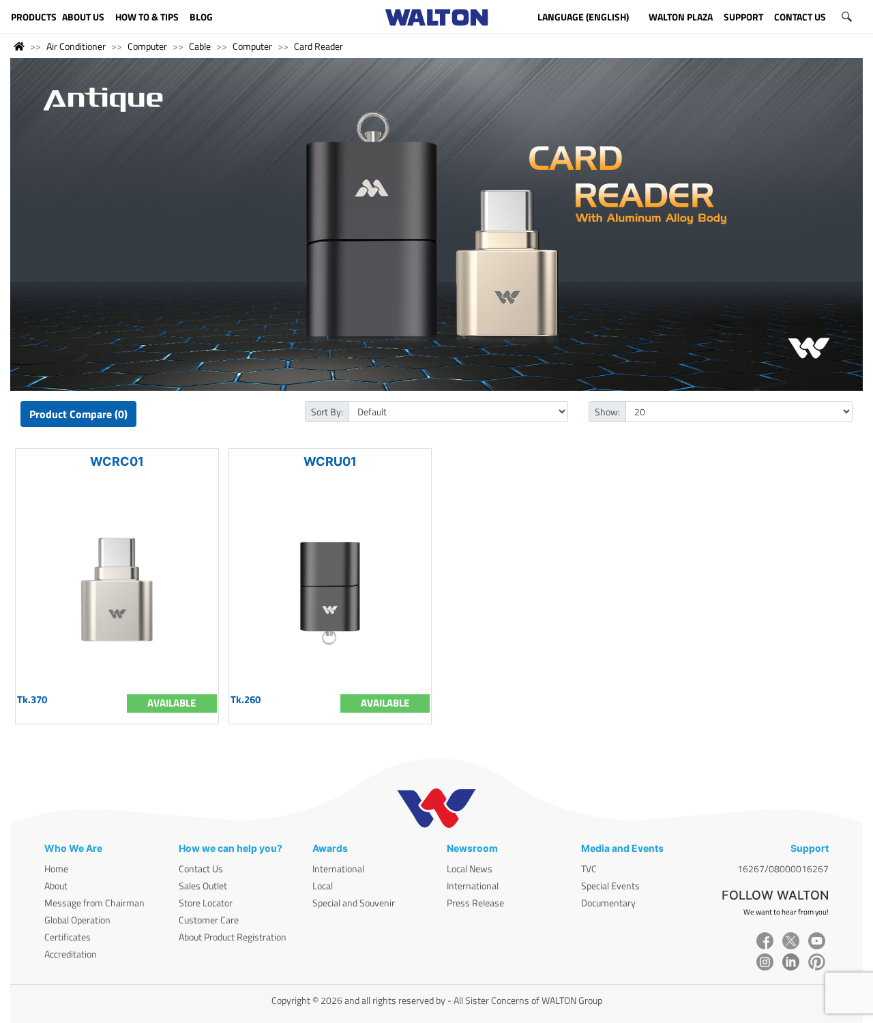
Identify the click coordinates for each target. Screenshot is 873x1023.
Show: (607, 411)
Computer (147, 46)
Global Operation (77, 920)
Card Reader (318, 46)
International (338, 868)
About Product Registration (232, 937)
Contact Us (201, 868)
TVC (589, 868)
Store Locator (206, 902)
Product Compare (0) (78, 414)
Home (56, 868)
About (56, 885)
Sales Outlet (203, 885)
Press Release (475, 902)
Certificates (67, 937)
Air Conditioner (76, 46)
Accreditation (70, 954)
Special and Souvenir (353, 902)
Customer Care (209, 920)
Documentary (608, 902)
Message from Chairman (94, 902)
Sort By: (327, 411)
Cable (200, 46)
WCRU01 (330, 461)
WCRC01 (117, 461)
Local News (469, 868)
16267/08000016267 (783, 868)
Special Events (610, 885)
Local (322, 885)
